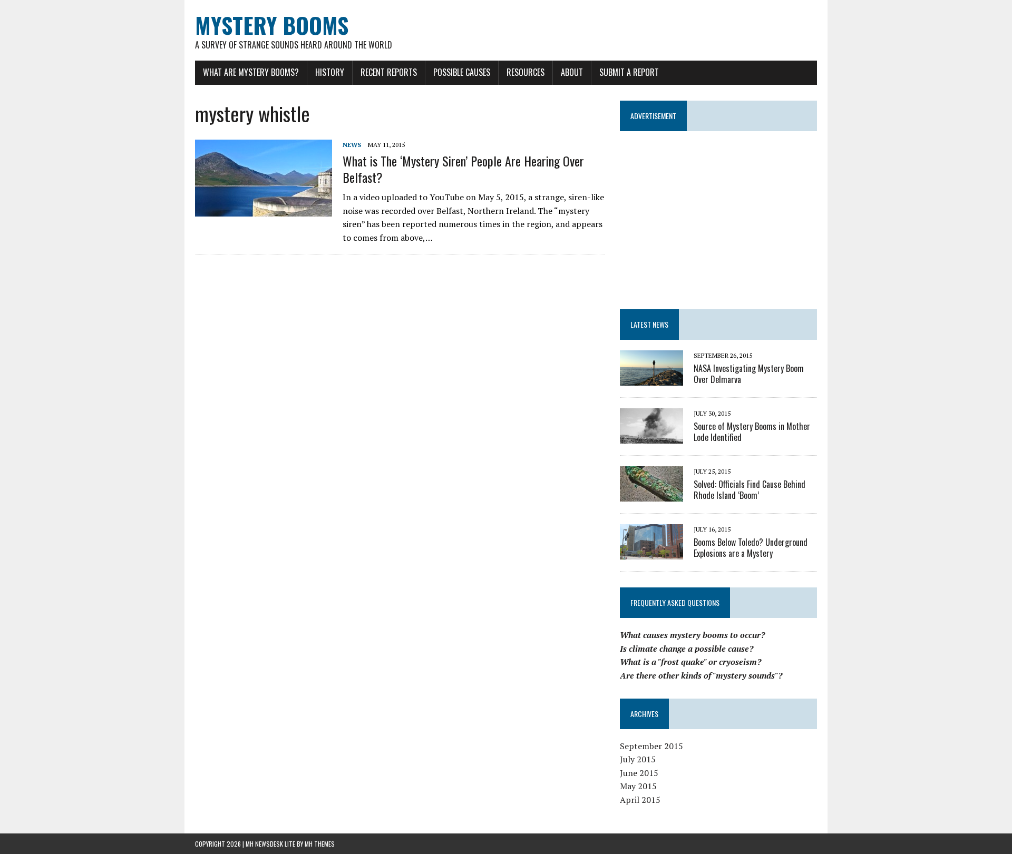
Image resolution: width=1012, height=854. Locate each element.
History (329, 72)
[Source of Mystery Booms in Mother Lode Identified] (651, 436)
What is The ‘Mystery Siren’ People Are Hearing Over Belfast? (463, 168)
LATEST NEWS (649, 324)
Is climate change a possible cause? (686, 648)
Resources (525, 72)
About (572, 72)
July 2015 (638, 759)
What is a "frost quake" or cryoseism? (690, 662)
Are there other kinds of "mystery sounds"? (701, 675)
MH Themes (320, 843)
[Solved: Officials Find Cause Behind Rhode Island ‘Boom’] (651, 494)
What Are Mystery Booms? (251, 72)
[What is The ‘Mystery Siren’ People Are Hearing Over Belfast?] (263, 209)
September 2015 (651, 746)
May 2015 (638, 786)
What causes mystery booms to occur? (692, 635)
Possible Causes (461, 72)
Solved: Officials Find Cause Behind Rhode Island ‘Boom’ (749, 490)
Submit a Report (629, 72)
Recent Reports (389, 72)
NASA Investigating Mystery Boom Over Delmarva (749, 374)
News (352, 145)
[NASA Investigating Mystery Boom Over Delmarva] (651, 378)
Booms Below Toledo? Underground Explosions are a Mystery (750, 547)
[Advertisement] (718, 215)
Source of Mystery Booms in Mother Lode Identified (752, 432)
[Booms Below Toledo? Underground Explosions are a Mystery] (651, 552)
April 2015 (640, 800)
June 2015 (639, 773)
